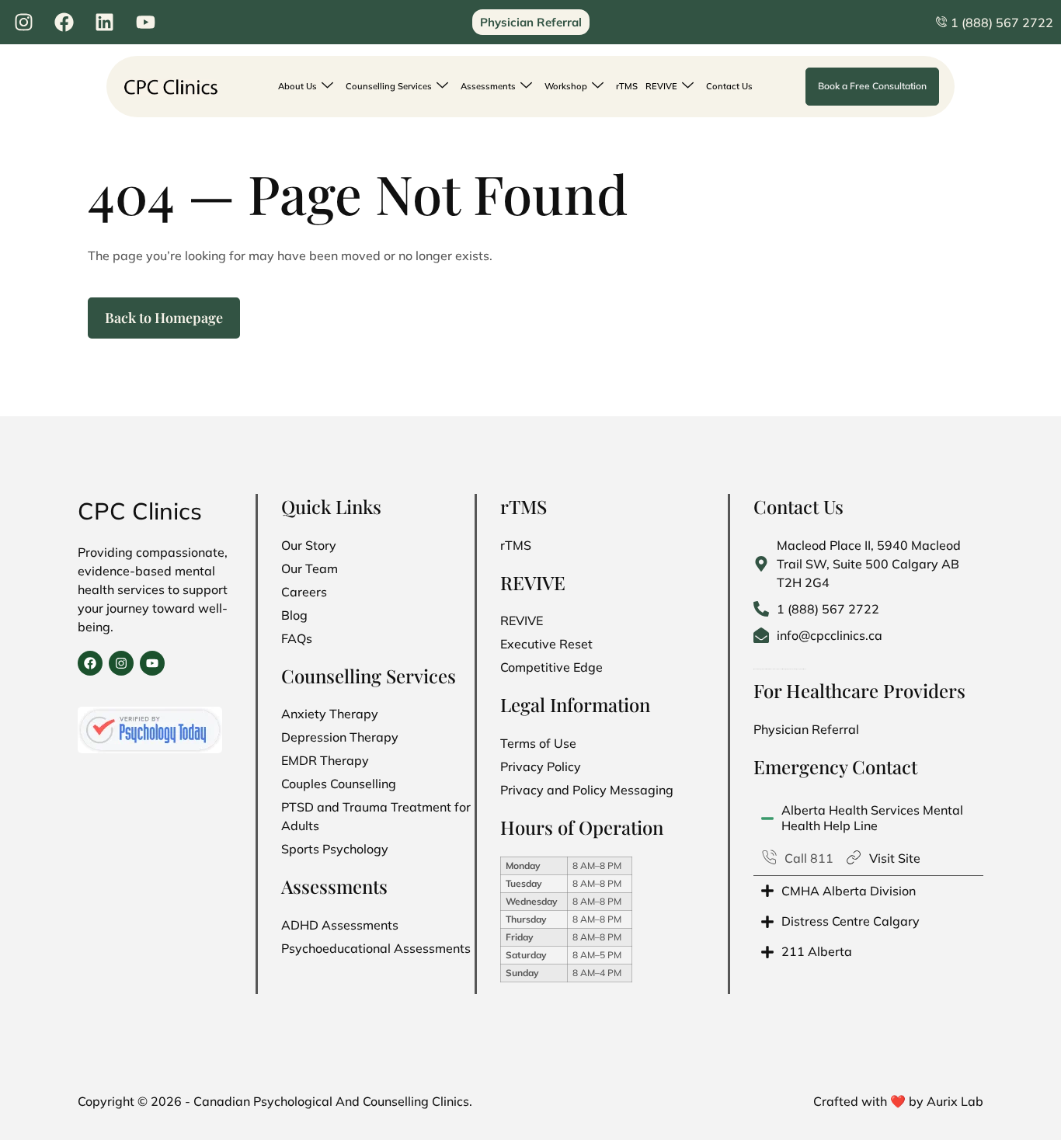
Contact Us (729, 86)
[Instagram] (121, 663)
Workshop (565, 86)
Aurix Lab (955, 1101)
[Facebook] (90, 663)
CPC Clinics (140, 511)
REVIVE (661, 86)
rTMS (627, 86)
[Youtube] (152, 663)
